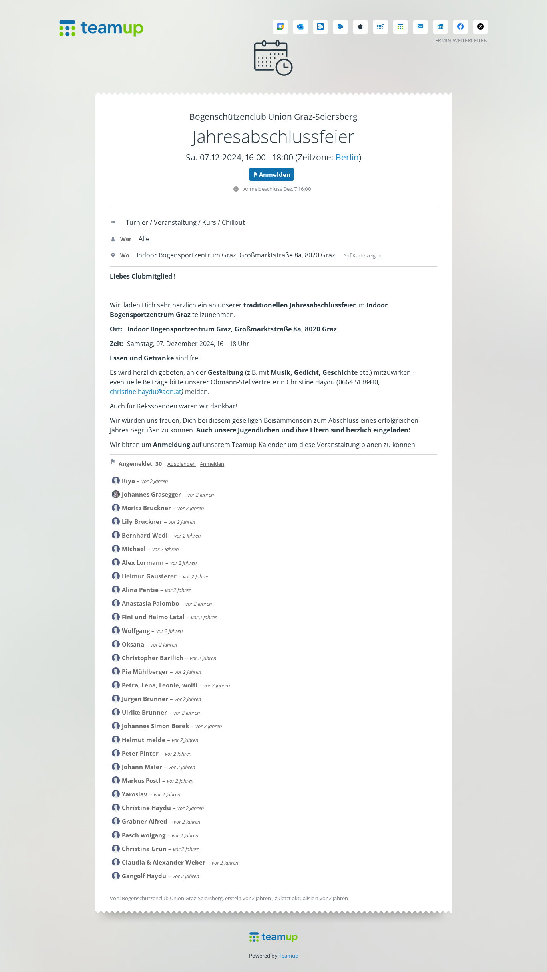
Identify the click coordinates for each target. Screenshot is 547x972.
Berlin (347, 157)
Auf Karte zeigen (362, 255)
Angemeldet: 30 (140, 463)
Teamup (288, 955)
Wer (125, 239)
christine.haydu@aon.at (145, 391)
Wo (124, 255)
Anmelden (274, 174)
